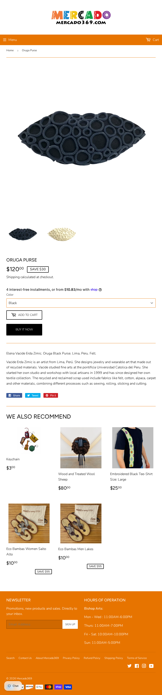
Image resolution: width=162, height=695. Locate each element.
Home (10, 50)
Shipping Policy (113, 658)
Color (10, 295)
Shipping (13, 277)
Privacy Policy (71, 658)
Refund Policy (92, 658)
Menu (12, 40)
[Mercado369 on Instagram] (144, 666)
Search (10, 658)
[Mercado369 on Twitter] (129, 666)
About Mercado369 (47, 658)
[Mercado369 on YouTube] (151, 666)
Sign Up (70, 624)
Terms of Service (137, 658)
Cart (155, 40)
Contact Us (25, 658)
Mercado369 (24, 678)
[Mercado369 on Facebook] (137, 666)
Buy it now (24, 329)
